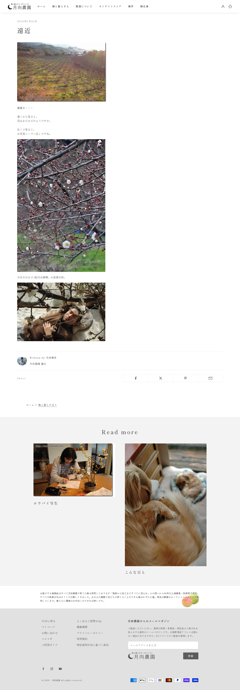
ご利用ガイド (50, 645)
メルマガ (47, 639)
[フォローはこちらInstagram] (51, 668)
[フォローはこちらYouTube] (60, 668)
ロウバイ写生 (45, 503)
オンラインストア (110, 6)
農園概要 (82, 627)
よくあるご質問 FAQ (89, 621)
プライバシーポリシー (90, 633)
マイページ (48, 627)
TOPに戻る (49, 621)
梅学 (131, 6)
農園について (84, 6)
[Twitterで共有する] (160, 378)
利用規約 (82, 639)
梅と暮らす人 (60, 6)
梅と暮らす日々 (47, 405)
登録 (191, 656)
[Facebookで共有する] (135, 378)
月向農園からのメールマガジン (149, 621)
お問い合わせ (50, 633)
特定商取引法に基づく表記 (93, 645)
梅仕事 (144, 6)
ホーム (41, 6)
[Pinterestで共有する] (185, 378)
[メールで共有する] (210, 378)
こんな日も (135, 572)
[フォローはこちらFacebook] (43, 668)
